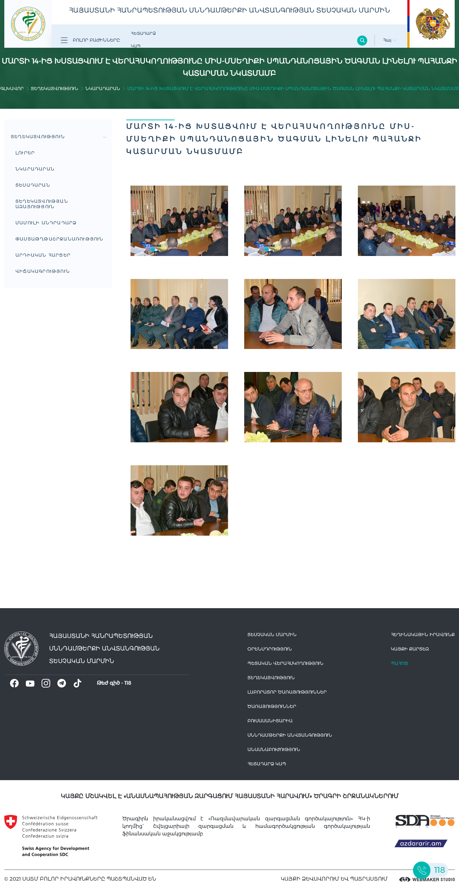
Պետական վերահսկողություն (285, 663)
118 (127, 683)
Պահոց (399, 663)
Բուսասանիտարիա (270, 720)
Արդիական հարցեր (43, 255)
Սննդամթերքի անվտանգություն (289, 735)
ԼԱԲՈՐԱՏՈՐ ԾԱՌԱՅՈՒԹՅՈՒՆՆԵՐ (287, 692)
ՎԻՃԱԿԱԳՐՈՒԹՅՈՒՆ (42, 271)
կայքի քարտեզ (410, 649)
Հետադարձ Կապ (143, 39)
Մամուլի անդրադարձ (45, 222)
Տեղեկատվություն (54, 88)
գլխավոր (12, 88)
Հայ (388, 40)
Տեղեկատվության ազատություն (41, 204)
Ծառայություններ (271, 706)
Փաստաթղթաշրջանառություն (59, 239)
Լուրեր (25, 152)
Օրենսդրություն (269, 649)
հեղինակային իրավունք (423, 634)
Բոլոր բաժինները (95, 40)
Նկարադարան (102, 88)
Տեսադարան (32, 185)
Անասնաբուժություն (273, 749)
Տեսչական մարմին (272, 634)
